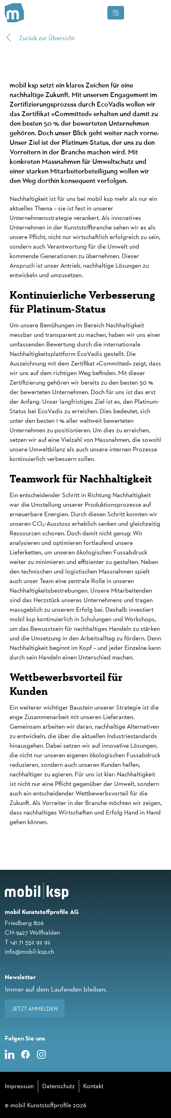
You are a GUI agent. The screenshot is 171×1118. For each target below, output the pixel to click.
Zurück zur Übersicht (45, 38)
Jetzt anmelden (35, 1008)
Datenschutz (58, 1086)
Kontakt (93, 1086)
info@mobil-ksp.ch (29, 951)
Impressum (19, 1086)
